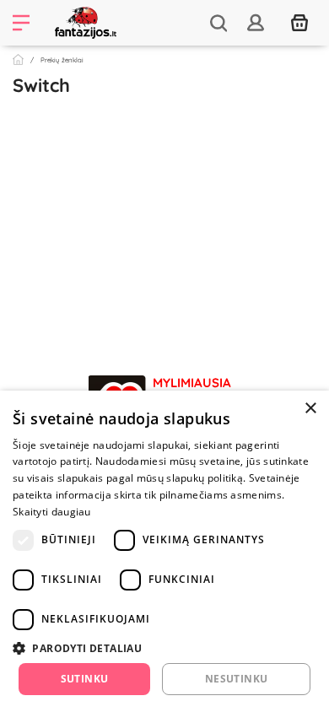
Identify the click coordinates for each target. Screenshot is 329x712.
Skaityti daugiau (52, 511)
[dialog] (164, 551)
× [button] (310, 408)
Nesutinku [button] (236, 679)
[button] (164, 647)
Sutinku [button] (85, 679)
